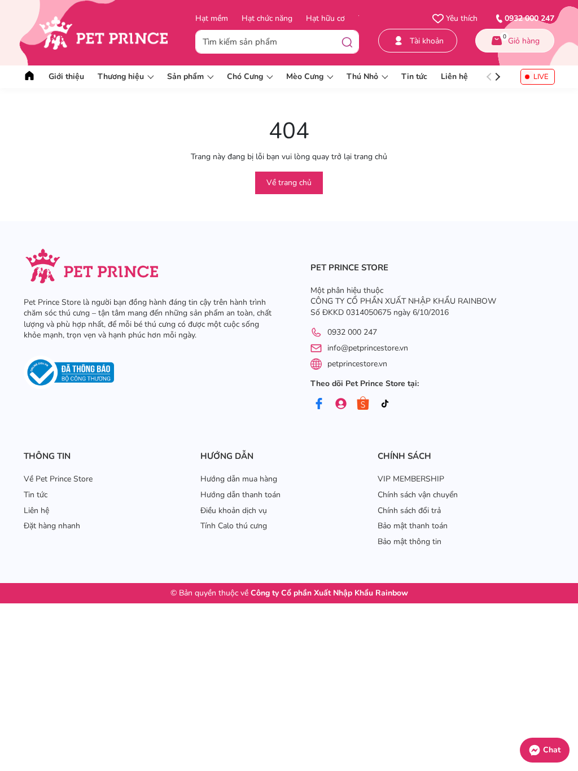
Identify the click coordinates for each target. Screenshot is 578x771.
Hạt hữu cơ (325, 18)
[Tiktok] (384, 403)
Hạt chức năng (267, 18)
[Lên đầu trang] (563, 723)
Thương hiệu (121, 76)
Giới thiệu (66, 76)
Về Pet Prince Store (58, 479)
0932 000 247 (352, 332)
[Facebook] (318, 403)
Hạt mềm (211, 18)
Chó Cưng (245, 76)
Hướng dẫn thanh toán (240, 494)
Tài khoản (427, 41)
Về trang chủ (289, 182)
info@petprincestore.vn (367, 348)
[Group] (340, 403)
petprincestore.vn (357, 363)
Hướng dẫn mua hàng (238, 479)
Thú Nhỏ (362, 76)
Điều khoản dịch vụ (233, 510)
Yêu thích (461, 18)
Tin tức (414, 76)
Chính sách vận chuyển (418, 494)
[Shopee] (362, 403)
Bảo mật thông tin (409, 541)
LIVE (541, 77)
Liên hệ (454, 76)
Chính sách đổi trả (409, 510)
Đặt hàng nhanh (52, 525)
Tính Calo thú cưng (233, 525)
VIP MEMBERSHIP (411, 479)
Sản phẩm (185, 76)
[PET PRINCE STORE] (109, 33)
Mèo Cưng (304, 76)
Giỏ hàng (521, 39)
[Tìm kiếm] (347, 42)
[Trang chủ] (29, 76)
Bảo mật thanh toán (413, 525)
